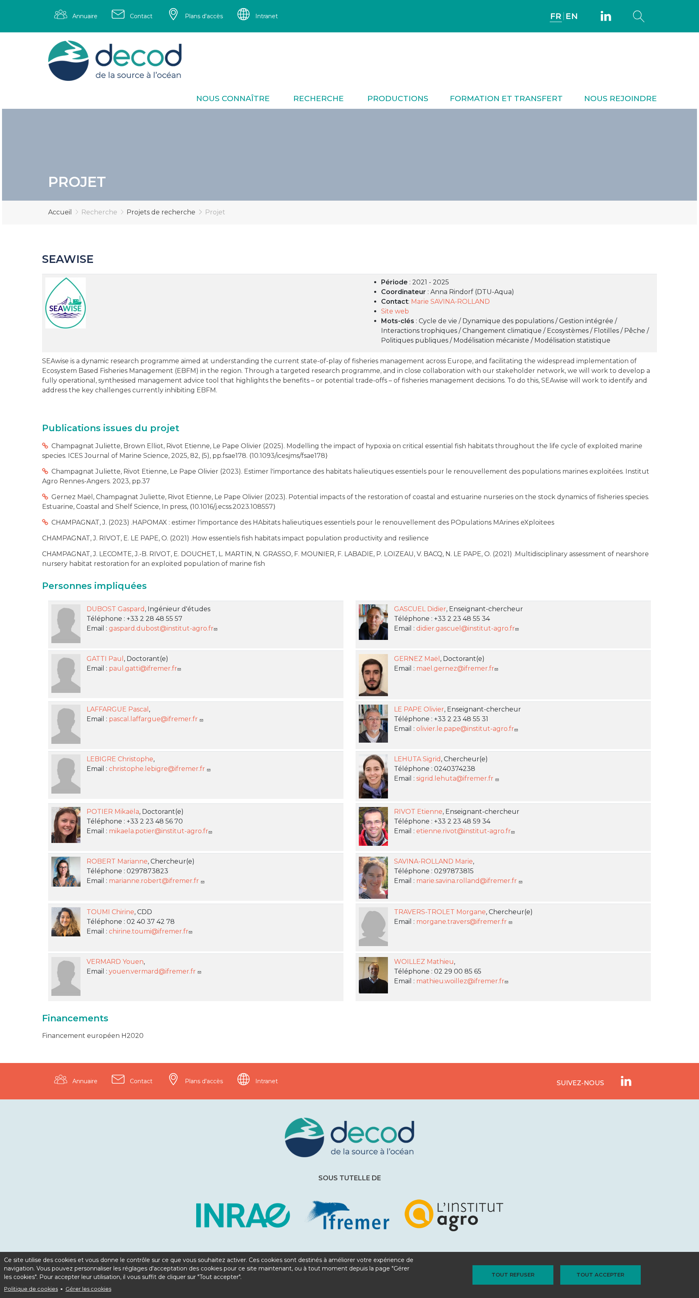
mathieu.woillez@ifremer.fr (460, 981)
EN (572, 16)
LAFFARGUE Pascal (118, 709)
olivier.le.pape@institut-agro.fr (465, 729)
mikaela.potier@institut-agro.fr (158, 831)
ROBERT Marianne (117, 861)
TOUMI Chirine (110, 912)
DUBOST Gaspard (116, 609)
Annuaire (84, 16)
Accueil (60, 212)
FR (555, 16)
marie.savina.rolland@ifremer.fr (467, 881)
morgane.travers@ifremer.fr (462, 921)
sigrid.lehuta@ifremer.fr (455, 778)
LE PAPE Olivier (419, 709)
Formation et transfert (506, 98)
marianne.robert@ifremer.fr (155, 881)
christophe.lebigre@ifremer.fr (158, 769)
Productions (397, 98)
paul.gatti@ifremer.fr (143, 668)
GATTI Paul (105, 659)
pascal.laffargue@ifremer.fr (154, 719)
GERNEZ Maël (417, 659)
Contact (141, 16)
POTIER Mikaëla (113, 811)
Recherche (318, 98)
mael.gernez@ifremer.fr (455, 668)
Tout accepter (600, 1274)
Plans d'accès (204, 16)
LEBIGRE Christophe (120, 759)
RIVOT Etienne (418, 811)
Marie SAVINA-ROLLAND (450, 301)
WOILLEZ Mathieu (424, 962)
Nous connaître (233, 98)
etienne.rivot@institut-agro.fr (463, 831)
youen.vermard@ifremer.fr (153, 971)
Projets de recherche (161, 212)
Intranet (266, 16)
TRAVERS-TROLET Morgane (440, 912)
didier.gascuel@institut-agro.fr (465, 628)
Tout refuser (512, 1274)
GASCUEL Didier (420, 609)
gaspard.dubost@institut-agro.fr (161, 628)
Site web (395, 311)
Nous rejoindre (620, 98)
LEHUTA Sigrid (417, 759)
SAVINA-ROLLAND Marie (433, 861)
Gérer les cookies (88, 1289)
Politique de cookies (31, 1289)
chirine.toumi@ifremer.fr (149, 931)
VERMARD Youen (115, 962)
